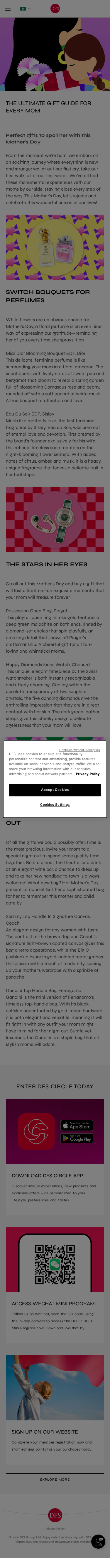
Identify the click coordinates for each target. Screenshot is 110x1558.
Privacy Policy (88, 774)
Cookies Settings (55, 805)
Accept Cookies (55, 790)
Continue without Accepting (79, 750)
